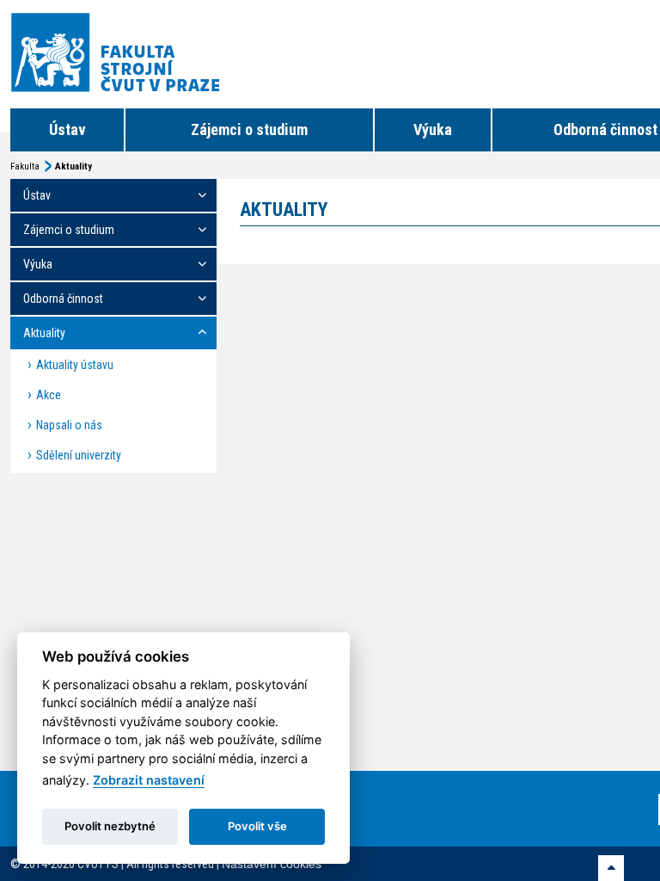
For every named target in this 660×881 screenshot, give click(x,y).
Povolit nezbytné (110, 826)
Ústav (67, 129)
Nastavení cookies (271, 864)
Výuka (432, 129)
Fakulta (25, 166)
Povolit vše (257, 826)
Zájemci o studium (249, 129)
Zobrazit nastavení (149, 780)
